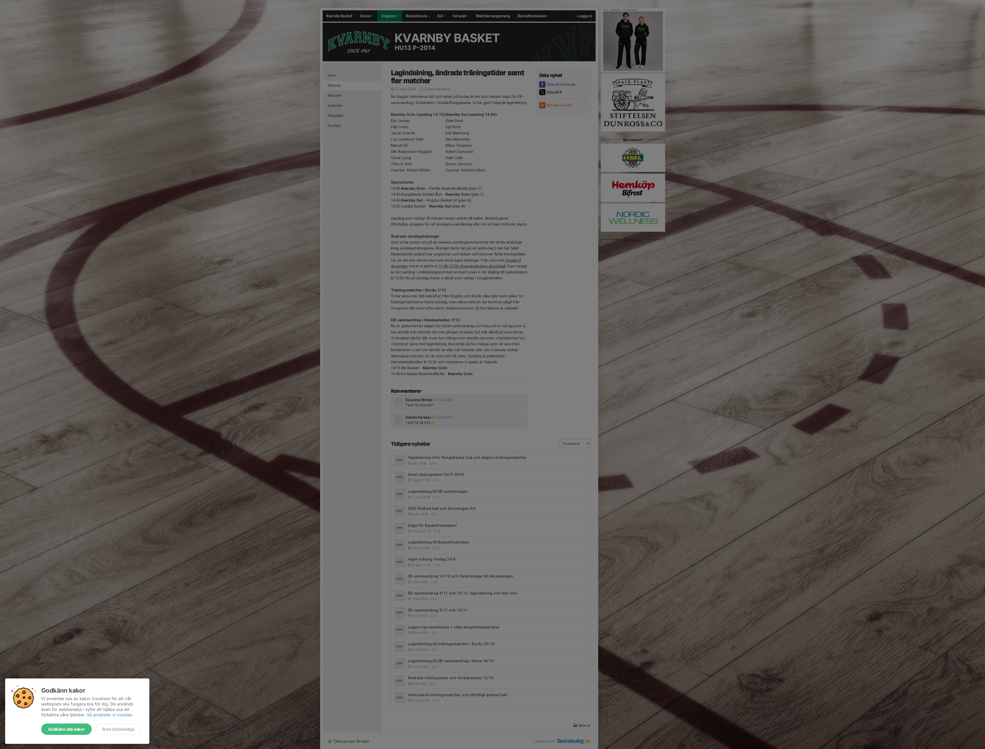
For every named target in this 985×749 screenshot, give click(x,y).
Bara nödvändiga (118, 729)
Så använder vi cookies (109, 714)
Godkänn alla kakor (66, 729)
